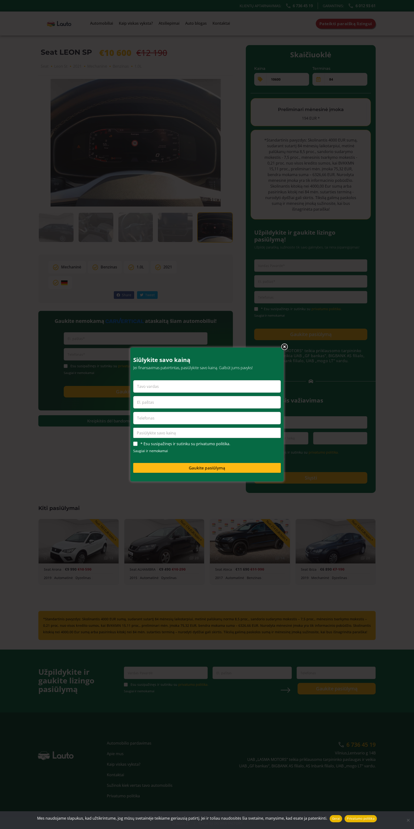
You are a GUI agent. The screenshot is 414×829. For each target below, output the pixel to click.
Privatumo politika (360, 818)
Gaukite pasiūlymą (207, 468)
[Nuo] (408, 820)
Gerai (336, 818)
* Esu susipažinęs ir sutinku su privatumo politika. (185, 443)
